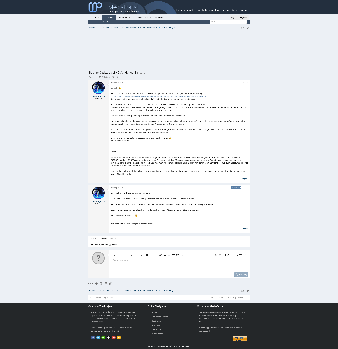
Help (234, 297)
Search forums (108, 22)
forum (244, 9)
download (214, 9)
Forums (111, 17)
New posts (97, 22)
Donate (160, 17)
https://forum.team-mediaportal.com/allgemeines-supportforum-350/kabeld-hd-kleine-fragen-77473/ (160, 96)
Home (97, 17)
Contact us (212, 297)
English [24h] (108, 297)
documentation (230, 9)
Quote (245, 178)
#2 (247, 187)
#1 (247, 82)
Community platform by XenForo (169, 346)
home (179, 9)
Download (156, 325)
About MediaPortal (160, 316)
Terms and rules (224, 297)
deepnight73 (96, 77)
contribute (201, 9)
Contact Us (156, 329)
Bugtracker (156, 321)
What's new (126, 17)
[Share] (244, 82)
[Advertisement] (168, 50)
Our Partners (157, 333)
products (189, 9)
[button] (133, 17)
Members (144, 17)
